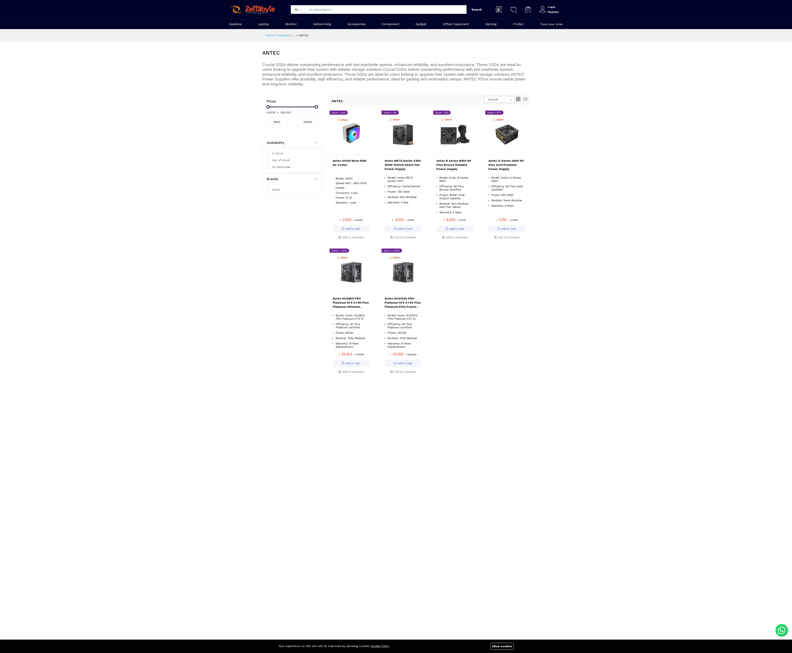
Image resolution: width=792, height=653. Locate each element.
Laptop (263, 24)
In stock (277, 153)
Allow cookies (502, 646)
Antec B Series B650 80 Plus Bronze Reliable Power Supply (453, 165)
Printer (518, 24)
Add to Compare (352, 237)
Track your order (551, 24)
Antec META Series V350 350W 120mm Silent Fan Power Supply (403, 165)
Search (476, 9)
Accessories (356, 24)
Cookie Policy (380, 646)
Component (390, 24)
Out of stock (281, 160)
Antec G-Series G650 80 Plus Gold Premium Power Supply (506, 165)
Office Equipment (456, 24)
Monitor (291, 24)
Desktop (235, 24)
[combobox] (499, 99)
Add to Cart (352, 228)
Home (269, 35)
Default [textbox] (493, 99)
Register (553, 12)
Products (283, 35)
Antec (276, 189)
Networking (322, 24)
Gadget (421, 24)
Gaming (491, 24)
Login (551, 7)
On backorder (281, 167)
